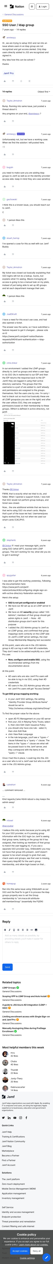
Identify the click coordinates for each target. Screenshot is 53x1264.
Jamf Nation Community (13, 1141)
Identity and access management (18, 1212)
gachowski (12, 199)
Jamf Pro (9, 73)
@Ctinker (14, 489)
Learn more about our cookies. (33, 1244)
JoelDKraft (12, 314)
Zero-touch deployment (13, 1184)
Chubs (14, 1061)
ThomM (14, 1070)
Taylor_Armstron (14, 100)
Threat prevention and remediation (18, 1221)
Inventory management (13, 1198)
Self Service (7, 1207)
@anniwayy (33, 113)
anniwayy (11, 37)
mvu (13, 1052)
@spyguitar (7, 826)
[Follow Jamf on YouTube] (14, 1118)
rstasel (10, 820)
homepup (11, 883)
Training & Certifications (13, 1136)
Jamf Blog (7, 1146)
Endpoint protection (11, 1216)
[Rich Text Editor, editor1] (26, 947)
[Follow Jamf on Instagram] (20, 1117)
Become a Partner (10, 1155)
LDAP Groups (9, 987)
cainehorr (11, 784)
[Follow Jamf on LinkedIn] (9, 1117)
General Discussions (14, 14)
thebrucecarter (18, 1087)
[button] (6, 7)
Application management (14, 1193)
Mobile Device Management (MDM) (19, 1188)
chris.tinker (12, 363)
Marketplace (8, 1151)
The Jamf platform (11, 1179)
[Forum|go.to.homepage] (15, 6)
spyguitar (11, 575)
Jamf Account (8, 1165)
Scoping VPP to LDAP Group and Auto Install (24, 996)
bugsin (10, 167)
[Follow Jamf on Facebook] (26, 1117)
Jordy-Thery (17, 1078)
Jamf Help (7, 1132)
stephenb (11, 540)
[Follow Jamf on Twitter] (3, 1118)
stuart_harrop (13, 238)
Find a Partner (8, 1160)
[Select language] (32, 6)
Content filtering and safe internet (18, 1226)
